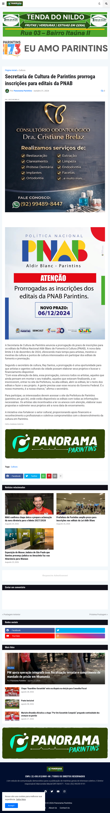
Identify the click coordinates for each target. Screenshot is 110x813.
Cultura (22, 70)
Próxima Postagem (97, 614)
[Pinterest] (49, 476)
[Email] (54, 476)
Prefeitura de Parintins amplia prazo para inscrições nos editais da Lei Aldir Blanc (76, 519)
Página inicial (11, 70)
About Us (53, 808)
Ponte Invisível (27, 700)
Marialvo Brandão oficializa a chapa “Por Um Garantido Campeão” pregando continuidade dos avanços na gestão (60, 714)
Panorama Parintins (63, 803)
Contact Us (65, 808)
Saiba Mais (21, 799)
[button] (3, 3)
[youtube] (58, 791)
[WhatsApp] (43, 476)
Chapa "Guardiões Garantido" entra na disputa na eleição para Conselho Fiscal (54, 688)
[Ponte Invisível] (12, 704)
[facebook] (45, 791)
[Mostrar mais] (60, 476)
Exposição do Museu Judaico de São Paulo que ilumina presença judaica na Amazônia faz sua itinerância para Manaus (27, 555)
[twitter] (80, 630)
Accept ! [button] (11, 805)
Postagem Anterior (12, 614)
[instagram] (80, 636)
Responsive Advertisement (55, 575)
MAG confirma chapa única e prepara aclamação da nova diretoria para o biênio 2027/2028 (28, 519)
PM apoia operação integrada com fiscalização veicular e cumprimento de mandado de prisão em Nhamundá (53, 674)
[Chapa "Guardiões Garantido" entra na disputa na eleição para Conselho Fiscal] (12, 691)
